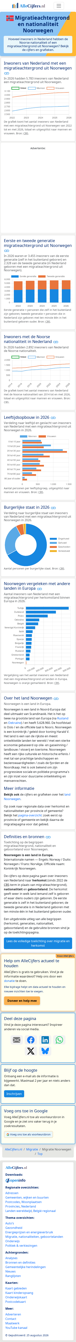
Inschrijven (14, 1094)
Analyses (11, 1258)
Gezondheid (13, 1228)
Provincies (12, 1206)
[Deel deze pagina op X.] (31, 1051)
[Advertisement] (38, 191)
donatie (9, 981)
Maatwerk (12, 1323)
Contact (10, 1319)
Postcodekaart (15, 1302)
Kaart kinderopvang (19, 1293)
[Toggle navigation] (59, 5)
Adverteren (13, 1314)
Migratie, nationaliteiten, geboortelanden (34, 1237)
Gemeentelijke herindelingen (25, 1267)
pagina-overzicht (30, 815)
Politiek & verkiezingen (21, 1246)
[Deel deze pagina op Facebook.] (31, 1040)
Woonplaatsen (31, 1202)
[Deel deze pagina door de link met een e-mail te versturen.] (17, 1040)
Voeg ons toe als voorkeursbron (30, 1134)
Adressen (11, 1193)
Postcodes (12, 1202)
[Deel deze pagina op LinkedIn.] (45, 1040)
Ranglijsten (13, 1276)
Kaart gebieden (16, 1288)
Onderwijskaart (16, 1297)
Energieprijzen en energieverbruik (29, 1232)
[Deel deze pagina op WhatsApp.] (59, 1040)
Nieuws (10, 1271)
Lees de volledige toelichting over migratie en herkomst (38, 943)
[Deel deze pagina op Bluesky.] (45, 1051)
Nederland (28, 1206)
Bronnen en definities (20, 1262)
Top (40, 1154)
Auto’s (9, 1223)
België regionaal (44, 1211)
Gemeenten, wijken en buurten (27, 1197)
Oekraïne (14, 723)
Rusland (62, 718)
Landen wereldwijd (18, 1211)
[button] (6, 73)
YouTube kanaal (16, 1328)
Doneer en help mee (22, 1001)
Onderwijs (12, 1241)
